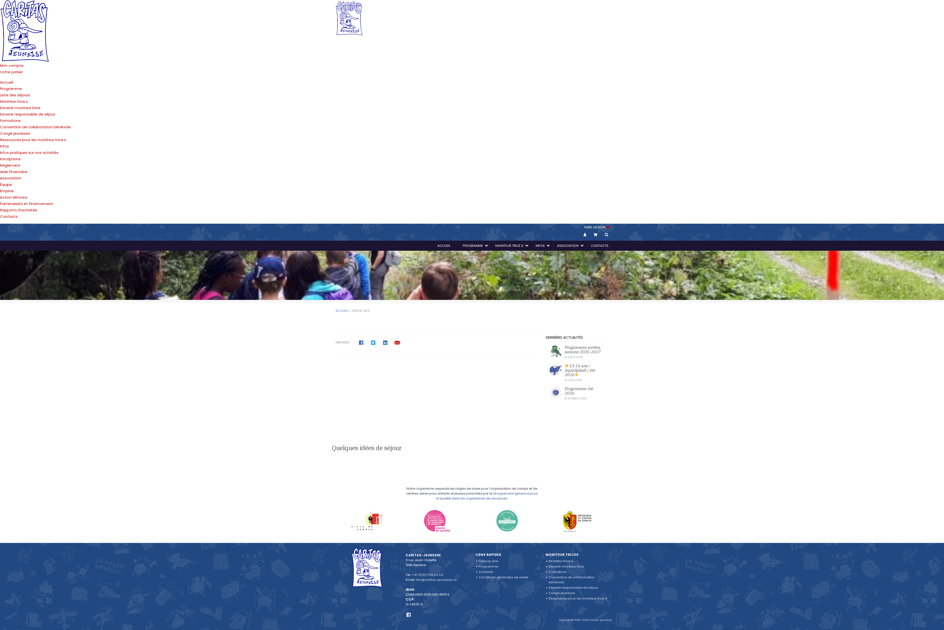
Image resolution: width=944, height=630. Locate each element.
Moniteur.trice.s (14, 101)
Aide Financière (14, 171)
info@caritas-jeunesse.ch (436, 579)
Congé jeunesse (15, 133)
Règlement (10, 165)
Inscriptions (10, 158)
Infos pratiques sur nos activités (29, 152)
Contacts (9, 216)
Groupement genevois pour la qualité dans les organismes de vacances (487, 496)
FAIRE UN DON (595, 227)
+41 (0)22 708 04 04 (427, 574)
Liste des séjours (15, 95)
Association (10, 178)
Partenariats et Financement (26, 203)
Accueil (6, 82)
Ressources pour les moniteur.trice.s (33, 139)
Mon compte (12, 65)
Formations (10, 120)
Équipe (6, 184)
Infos (4, 146)
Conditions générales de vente (503, 577)
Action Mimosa (13, 197)
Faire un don (488, 561)
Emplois (7, 190)
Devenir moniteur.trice (20, 107)
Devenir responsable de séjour (27, 114)
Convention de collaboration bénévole (35, 127)
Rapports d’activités (18, 210)
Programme (11, 88)
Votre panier (11, 71)
